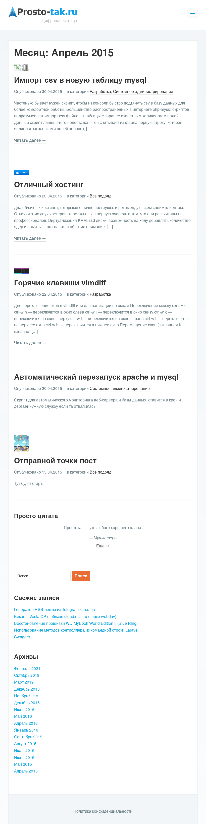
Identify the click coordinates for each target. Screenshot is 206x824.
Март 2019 (24, 682)
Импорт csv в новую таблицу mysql (80, 79)
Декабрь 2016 (27, 702)
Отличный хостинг (49, 184)
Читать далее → (30, 140)
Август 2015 (25, 743)
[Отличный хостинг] (21, 172)
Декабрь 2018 (27, 689)
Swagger (22, 637)
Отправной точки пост (55, 460)
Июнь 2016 (24, 709)
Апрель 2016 (26, 723)
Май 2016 (23, 716)
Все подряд (100, 196)
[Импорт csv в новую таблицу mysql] (21, 67)
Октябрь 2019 (26, 675)
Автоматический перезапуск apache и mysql (96, 376)
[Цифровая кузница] (42, 11)
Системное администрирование (143, 91)
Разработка (100, 91)
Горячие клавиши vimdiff (60, 282)
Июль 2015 (24, 750)
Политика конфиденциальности (102, 811)
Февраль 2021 (27, 668)
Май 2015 (23, 764)
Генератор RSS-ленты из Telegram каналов (54, 609)
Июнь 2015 (24, 757)
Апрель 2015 (26, 771)
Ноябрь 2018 (26, 696)
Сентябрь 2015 (28, 737)
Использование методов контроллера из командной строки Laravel (76, 630)
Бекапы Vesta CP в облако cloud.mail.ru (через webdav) (65, 616)
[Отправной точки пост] (21, 442)
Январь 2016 (26, 730)
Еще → (103, 546)
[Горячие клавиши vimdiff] (21, 270)
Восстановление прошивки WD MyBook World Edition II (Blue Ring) (76, 623)
